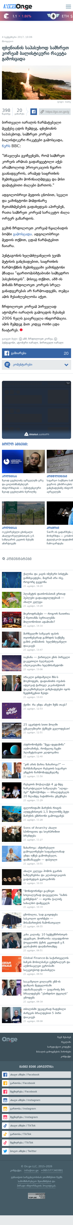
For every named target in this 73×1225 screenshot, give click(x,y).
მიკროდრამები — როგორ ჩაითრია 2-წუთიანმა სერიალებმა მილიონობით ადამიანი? (36, 620)
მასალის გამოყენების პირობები (53, 1051)
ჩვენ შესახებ (64, 1037)
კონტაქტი (66, 1056)
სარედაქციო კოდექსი (59, 1047)
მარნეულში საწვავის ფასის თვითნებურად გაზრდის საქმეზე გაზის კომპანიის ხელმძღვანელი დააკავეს (36, 641)
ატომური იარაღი (27, 342)
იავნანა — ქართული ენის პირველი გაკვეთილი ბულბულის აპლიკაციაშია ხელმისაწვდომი (36, 663)
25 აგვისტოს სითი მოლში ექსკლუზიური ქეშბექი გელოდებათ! (36, 731)
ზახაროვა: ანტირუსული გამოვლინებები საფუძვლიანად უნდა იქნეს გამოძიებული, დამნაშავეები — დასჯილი (36, 855)
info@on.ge (31, 1170)
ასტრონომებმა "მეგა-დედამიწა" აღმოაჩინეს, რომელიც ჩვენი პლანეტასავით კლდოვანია (36, 751)
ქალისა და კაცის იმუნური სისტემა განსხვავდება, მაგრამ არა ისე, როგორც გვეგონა (36, 580)
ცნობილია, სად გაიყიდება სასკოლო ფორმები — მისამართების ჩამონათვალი (36, 921)
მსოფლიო (7, 41)
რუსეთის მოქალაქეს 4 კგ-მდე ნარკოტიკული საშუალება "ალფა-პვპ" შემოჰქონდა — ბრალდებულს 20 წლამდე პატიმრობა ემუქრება (36, 792)
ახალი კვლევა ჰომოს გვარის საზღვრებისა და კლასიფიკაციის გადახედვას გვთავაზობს (36, 877)
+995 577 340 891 (52, 1170)
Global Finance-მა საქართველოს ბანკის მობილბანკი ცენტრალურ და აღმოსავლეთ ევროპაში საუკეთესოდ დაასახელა (36, 966)
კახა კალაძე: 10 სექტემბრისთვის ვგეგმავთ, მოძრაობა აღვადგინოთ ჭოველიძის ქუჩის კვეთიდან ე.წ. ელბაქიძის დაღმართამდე (36, 942)
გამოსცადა (22, 234)
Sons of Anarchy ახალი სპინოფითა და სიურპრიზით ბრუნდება (36, 834)
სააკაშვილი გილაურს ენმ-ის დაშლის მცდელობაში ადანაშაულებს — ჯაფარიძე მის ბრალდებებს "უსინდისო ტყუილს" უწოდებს (36, 991)
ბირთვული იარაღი (51, 342)
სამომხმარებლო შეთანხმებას (34, 1181)
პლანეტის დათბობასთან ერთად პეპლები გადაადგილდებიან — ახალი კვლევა (36, 600)
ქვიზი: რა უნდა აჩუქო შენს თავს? (36, 711)
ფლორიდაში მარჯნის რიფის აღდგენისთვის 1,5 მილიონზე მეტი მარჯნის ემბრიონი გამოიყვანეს (36, 814)
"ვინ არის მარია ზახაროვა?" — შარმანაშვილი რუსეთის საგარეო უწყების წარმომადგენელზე (36, 770)
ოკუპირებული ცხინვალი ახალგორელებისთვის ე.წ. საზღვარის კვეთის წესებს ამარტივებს (22, 523)
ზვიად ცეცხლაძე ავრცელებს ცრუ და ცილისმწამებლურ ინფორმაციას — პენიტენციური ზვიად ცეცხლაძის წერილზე (22, 472)
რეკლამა (66, 1042)
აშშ (24, 338)
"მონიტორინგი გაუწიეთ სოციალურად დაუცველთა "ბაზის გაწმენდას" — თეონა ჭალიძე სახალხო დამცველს (36, 899)
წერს (6, 146)
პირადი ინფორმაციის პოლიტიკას (36, 1185)
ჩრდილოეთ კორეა (40, 338)
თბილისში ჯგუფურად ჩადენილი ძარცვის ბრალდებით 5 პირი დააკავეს (36, 1015)
